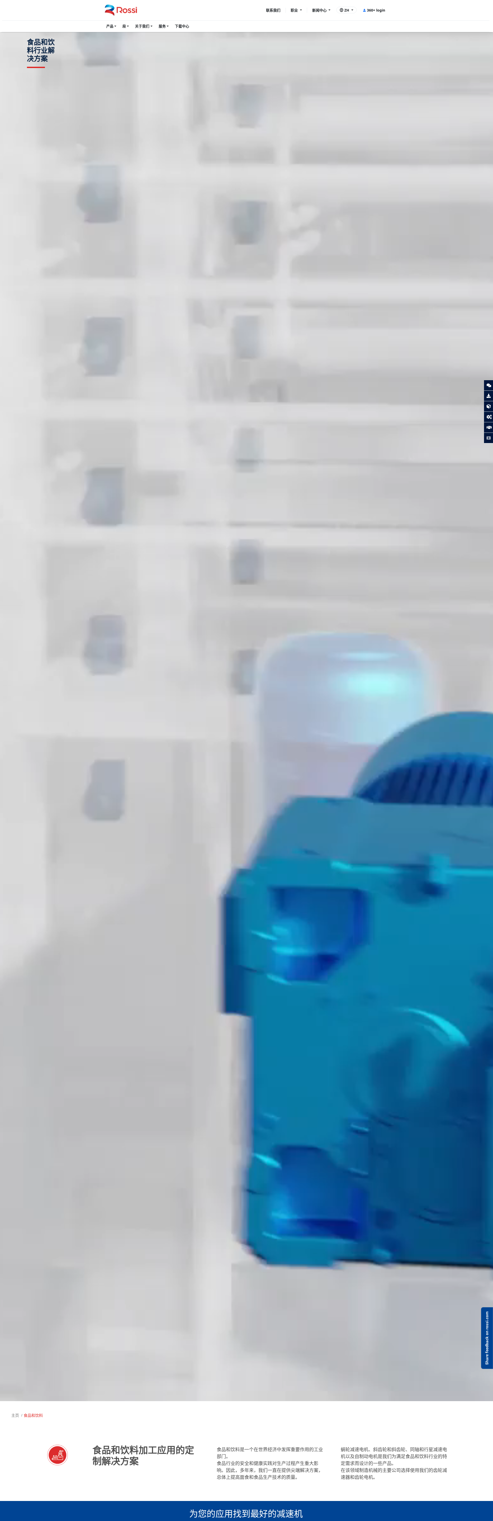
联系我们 (273, 10)
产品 (109, 26)
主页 (15, 1415)
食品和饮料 (33, 1415)
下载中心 (182, 26)
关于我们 (142, 26)
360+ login (376, 10)
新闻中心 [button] (320, 10)
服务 (162, 26)
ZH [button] (346, 10)
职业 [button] (295, 10)
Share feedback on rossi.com (487, 1338)
